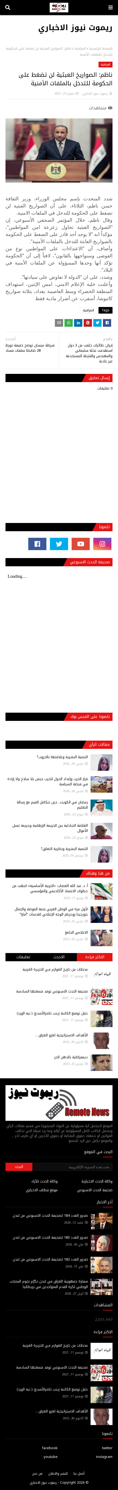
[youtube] (81, 544)
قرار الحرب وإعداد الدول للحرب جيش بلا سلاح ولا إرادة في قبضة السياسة (47, 781)
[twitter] (59, 544)
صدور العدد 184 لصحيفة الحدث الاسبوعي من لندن (50, 1215)
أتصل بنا (79, 1474)
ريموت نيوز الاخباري (75, 27)
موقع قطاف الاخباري (42, 1190)
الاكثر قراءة (94, 957)
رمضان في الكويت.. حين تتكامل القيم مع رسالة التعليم (52, 805)
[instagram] (102, 544)
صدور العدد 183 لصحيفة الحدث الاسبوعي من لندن (50, 1237)
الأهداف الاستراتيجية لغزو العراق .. (62, 1035)
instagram (104, 1456)
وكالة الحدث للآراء (45, 1181)
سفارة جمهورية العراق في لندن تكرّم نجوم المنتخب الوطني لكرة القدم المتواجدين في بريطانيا (49, 1284)
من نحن (37, 1474)
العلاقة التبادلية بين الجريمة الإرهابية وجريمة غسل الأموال (50, 828)
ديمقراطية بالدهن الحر (71, 1057)
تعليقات (23, 957)
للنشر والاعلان (58, 1474)
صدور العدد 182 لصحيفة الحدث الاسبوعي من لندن (50, 1259)
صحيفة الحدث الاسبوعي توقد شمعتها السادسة (52, 991)
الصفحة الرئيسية (101, 49)
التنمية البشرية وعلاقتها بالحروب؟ (62, 756)
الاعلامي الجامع (76, 932)
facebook (50, 1447)
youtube (51, 1456)
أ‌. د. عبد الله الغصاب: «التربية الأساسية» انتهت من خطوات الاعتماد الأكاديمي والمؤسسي (50, 888)
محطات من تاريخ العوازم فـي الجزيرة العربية (55, 969)
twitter (107, 1447)
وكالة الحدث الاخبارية (97, 1181)
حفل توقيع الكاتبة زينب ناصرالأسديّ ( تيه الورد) (52, 1013)
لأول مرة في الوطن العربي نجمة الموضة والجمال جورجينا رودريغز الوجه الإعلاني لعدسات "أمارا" (51, 912)
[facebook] (37, 544)
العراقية (80, 49)
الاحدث (59, 957)
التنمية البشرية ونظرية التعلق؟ (64, 848)
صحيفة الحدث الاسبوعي (95, 1190)
